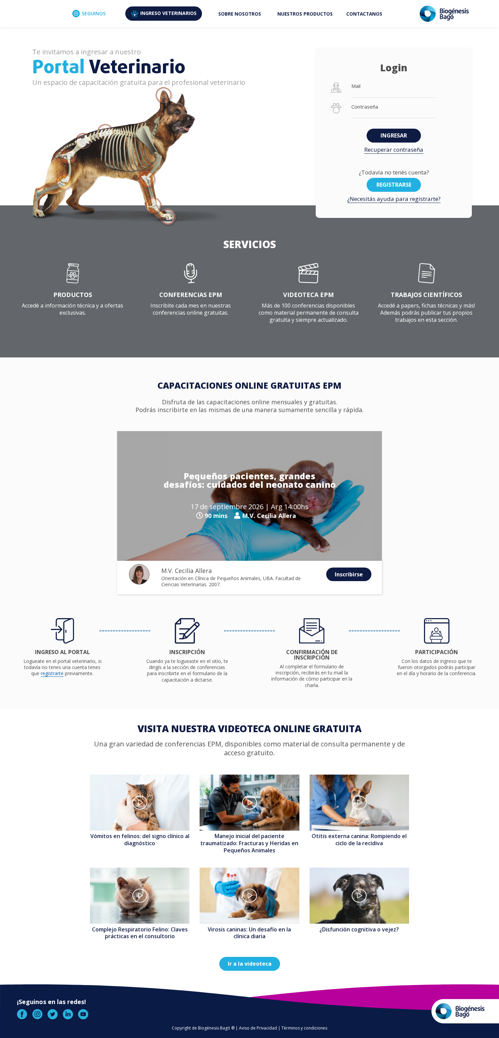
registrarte (52, 673)
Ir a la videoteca (250, 963)
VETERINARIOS (168, 13)
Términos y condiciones (304, 1028)
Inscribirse (349, 574)
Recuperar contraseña (393, 149)
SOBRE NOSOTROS (239, 14)
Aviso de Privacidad (258, 1028)
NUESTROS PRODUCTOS (305, 14)
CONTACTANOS (364, 14)
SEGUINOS (94, 13)
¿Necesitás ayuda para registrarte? (394, 199)
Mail (356, 86)
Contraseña (364, 106)
